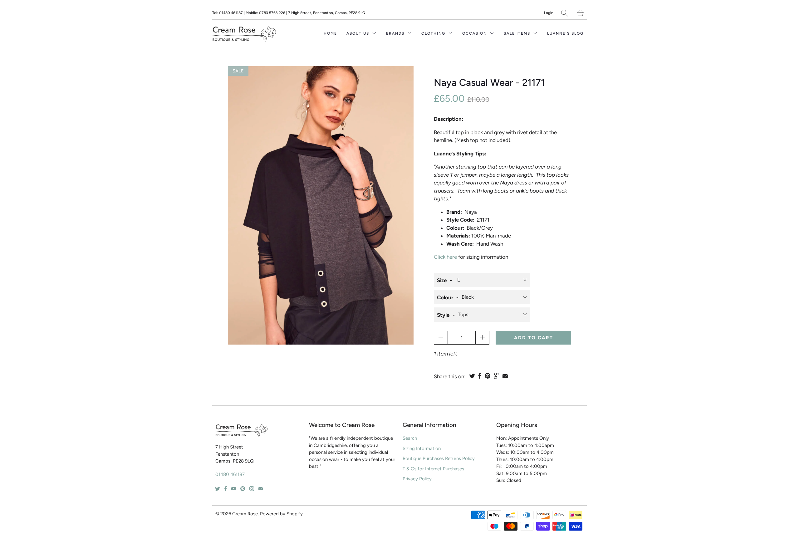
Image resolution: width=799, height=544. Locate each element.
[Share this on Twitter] (472, 376)
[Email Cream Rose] (260, 488)
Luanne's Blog (565, 33)
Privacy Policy (417, 479)
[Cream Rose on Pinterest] (242, 488)
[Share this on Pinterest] (487, 376)
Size (442, 280)
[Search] (564, 13)
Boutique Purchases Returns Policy (439, 458)
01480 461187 (230, 474)
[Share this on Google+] (496, 376)
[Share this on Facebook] (480, 376)
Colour (445, 297)
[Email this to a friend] (505, 376)
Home (330, 33)
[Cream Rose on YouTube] (233, 488)
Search (410, 438)
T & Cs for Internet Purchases (433, 469)
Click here (445, 257)
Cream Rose (245, 514)
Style (443, 315)
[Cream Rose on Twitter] (217, 488)
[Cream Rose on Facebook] (225, 488)
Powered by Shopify (281, 514)
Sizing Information (422, 448)
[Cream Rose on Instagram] (251, 488)
